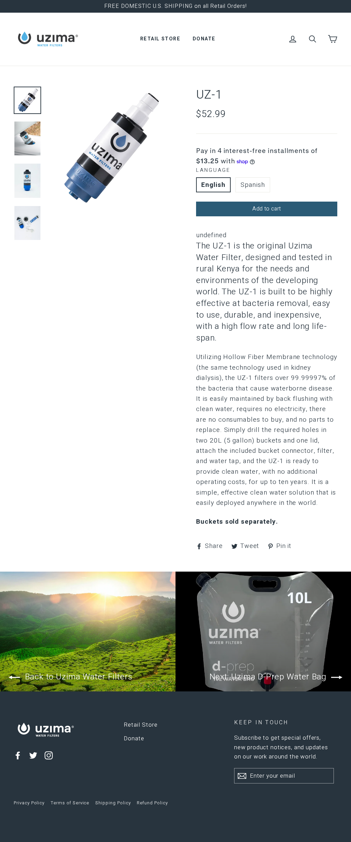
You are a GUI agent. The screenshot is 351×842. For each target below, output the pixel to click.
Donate (204, 38)
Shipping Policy (113, 803)
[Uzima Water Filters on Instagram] (49, 755)
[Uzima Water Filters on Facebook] (18, 755)
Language (213, 170)
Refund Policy (152, 803)
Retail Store (160, 38)
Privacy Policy (29, 803)
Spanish (253, 185)
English (213, 185)
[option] (109, 148)
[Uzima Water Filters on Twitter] (33, 755)
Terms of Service (70, 803)
